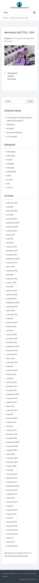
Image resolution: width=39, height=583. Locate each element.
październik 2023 (13, 303)
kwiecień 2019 (12, 510)
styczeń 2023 (12, 335)
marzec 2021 (11, 422)
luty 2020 (10, 470)
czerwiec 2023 (12, 315)
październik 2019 (13, 486)
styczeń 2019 (12, 522)
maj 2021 (10, 414)
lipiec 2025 (11, 235)
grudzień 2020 (12, 434)
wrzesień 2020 (12, 446)
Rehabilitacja (11, 172)
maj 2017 (10, 538)
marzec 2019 (11, 514)
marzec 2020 (11, 466)
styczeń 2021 (12, 430)
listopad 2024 (12, 255)
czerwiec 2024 (12, 271)
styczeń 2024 (12, 291)
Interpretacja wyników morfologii (12, 76)
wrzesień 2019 (12, 490)
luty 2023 (10, 330)
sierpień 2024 (12, 263)
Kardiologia (11, 156)
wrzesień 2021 (12, 398)
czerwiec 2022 (12, 362)
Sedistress (11, 125)
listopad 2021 (12, 390)
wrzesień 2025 (12, 227)
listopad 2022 (12, 342)
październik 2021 (13, 394)
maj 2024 (10, 275)
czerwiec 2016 (12, 546)
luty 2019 (10, 518)
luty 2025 (10, 243)
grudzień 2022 (12, 339)
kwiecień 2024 (12, 279)
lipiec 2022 (11, 358)
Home (5, 18)
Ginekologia (11, 152)
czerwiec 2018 (12, 534)
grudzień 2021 (12, 386)
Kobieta (9, 160)
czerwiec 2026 (12, 203)
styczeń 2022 (12, 382)
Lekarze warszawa (22, 573)
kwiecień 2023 (12, 322)
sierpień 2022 (12, 354)
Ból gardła (10, 129)
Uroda (9, 176)
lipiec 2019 (11, 498)
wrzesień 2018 (12, 530)
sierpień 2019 (12, 494)
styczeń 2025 (12, 247)
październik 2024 (13, 259)
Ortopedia (10, 164)
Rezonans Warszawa (14, 133)
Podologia (10, 168)
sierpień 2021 (12, 402)
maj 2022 (10, 366)
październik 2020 (13, 442)
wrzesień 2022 (12, 350)
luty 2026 (10, 215)
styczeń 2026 (12, 219)
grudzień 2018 (12, 526)
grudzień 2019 (12, 478)
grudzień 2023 (12, 295)
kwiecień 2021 (12, 418)
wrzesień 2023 (12, 307)
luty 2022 (10, 378)
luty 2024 (10, 287)
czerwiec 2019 (12, 502)
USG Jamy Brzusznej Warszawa (16, 556)
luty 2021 (10, 426)
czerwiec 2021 (12, 410)
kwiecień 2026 (12, 211)
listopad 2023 (12, 299)
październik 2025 (13, 223)
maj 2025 (10, 239)
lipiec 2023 (11, 311)
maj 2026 (10, 207)
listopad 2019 (12, 482)
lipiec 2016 (11, 542)
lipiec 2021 (11, 406)
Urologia (10, 180)
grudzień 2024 (12, 251)
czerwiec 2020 (12, 458)
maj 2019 (10, 506)
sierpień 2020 (12, 450)
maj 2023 (10, 319)
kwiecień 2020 (12, 462)
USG (8, 184)
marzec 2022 (11, 374)
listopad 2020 (12, 438)
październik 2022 (13, 346)
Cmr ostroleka (12, 137)
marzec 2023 (11, 326)
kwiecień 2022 (12, 370)
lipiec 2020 (11, 454)
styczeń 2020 (12, 474)
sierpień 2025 (12, 231)
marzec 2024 (11, 283)
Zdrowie (10, 188)
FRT (36, 579)
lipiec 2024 (11, 267)
